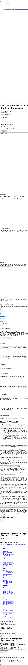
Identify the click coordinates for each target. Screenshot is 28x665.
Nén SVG (5, 609)
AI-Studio (6, 9)
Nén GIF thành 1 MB (7, 593)
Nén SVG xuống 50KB (8, 610)
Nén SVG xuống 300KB (8, 612)
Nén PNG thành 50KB (8, 571)
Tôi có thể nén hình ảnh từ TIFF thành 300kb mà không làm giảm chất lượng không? (14, 446)
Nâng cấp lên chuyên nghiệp (6, 338)
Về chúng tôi (5, 551)
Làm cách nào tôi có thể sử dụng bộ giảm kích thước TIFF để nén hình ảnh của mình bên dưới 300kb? (14, 506)
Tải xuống (4, 133)
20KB (12, 544)
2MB (19, 546)
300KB (12, 546)
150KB (5, 546)
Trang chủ (5, 616)
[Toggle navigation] (7, 1)
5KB (4, 544)
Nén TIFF (5, 599)
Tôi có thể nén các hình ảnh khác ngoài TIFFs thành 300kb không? (13, 496)
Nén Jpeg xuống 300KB (8, 563)
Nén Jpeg (5, 560)
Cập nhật (2, 538)
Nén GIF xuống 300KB (8, 592)
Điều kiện (5, 553)
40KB (22, 544)
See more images (4, 323)
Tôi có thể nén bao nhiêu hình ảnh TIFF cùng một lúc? (11, 457)
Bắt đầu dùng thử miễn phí (6, 649)
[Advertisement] (14, 148)
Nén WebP (5, 580)
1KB (1, 544)
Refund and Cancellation (8, 554)
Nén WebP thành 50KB (8, 581)
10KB (6, 544)
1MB (16, 546)
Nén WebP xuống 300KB (8, 582)
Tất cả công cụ (6, 7)
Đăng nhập (12, 9)
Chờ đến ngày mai (4, 651)
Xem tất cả (5, 565)
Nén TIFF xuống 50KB (8, 601)
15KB (9, 544)
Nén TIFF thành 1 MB (8, 603)
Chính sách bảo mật (7, 617)
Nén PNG (5, 570)
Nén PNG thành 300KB (8, 572)
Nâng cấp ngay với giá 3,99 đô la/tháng (19, 649)
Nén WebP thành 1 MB (8, 583)
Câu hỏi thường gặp (7, 552)
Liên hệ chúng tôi (7, 555)
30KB (19, 544)
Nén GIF (5, 590)
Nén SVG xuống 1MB (8, 613)
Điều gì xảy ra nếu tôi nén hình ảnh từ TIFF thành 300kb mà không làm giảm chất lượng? (14, 485)
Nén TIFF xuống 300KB (8, 602)
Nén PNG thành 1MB (7, 574)
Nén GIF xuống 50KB (8, 591)
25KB (15, 544)
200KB (9, 546)
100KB (1, 546)
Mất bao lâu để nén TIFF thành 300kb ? (8, 474)
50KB (25, 544)
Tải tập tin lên (4, 131)
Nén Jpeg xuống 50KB (8, 562)
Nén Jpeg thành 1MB (7, 564)
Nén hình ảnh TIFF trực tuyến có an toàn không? (10, 466)
